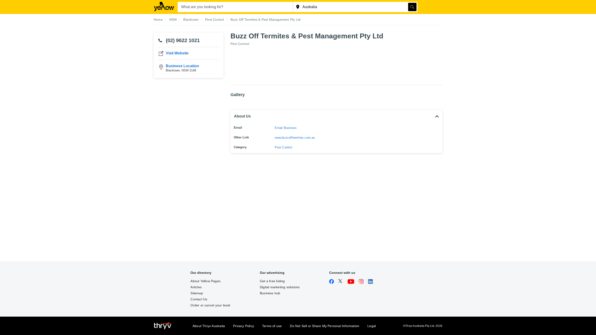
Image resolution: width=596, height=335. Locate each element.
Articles (196, 287)
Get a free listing (272, 281)
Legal (371, 326)
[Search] (412, 7)
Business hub (270, 293)
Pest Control (239, 44)
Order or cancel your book (210, 305)
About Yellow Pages (205, 281)
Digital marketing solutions (280, 287)
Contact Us (198, 299)
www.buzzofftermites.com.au (295, 137)
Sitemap (196, 293)
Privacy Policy (243, 326)
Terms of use (272, 326)
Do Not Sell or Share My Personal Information (324, 326)
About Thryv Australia (209, 326)
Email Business (286, 128)
